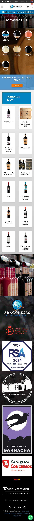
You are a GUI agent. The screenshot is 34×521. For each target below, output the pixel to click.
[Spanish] (19, 479)
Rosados (28, 39)
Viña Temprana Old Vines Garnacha (25, 248)
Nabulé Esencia (25, 148)
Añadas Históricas (6, 40)
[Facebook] (2, 1)
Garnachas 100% (28, 55)
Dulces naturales (17, 55)
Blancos (5, 54)
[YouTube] (8, 1)
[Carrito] (28, 6)
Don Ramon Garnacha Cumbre (8, 149)
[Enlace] (16, 7)
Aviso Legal (25, 511)
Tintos (17, 39)
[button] (32, 6)
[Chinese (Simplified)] (15, 479)
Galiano (8, 246)
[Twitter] (5, 1)
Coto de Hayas (5, 70)
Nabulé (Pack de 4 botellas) (25, 173)
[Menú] (2, 7)
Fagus (8, 196)
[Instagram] (10, 1)
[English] (32, 2)
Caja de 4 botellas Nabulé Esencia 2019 (25, 123)
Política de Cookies (9, 513)
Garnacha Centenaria (8, 222)
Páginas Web (17, 516)
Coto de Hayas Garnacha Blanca (25, 198)
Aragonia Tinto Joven (8, 122)
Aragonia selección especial (25, 223)
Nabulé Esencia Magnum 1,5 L (8, 173)
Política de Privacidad (23, 513)
